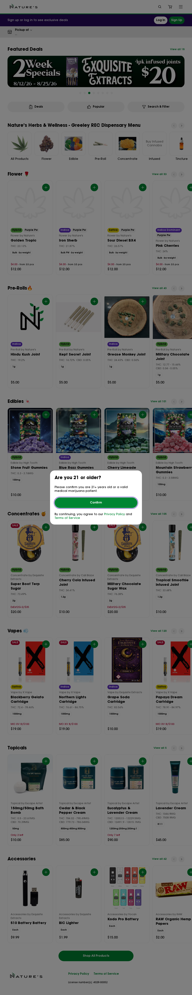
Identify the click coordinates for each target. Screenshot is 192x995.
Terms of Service (67, 518)
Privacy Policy (114, 514)
